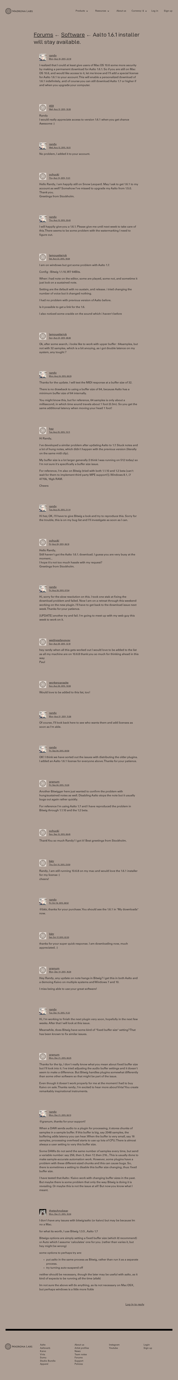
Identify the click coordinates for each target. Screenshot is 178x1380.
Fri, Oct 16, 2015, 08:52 (59, 903)
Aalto (43, 1345)
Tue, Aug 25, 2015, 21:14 (59, 510)
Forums (43, 35)
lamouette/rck (58, 255)
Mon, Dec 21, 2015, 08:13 (60, 1115)
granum (54, 782)
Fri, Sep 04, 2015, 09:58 (59, 751)
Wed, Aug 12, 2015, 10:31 (60, 148)
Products (80, 11)
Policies (79, 1364)
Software (73, 35)
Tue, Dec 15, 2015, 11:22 (59, 1013)
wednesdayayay (59, 640)
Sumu (43, 1358)
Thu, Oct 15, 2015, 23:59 (59, 865)
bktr (51, 861)
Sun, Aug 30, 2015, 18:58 (60, 686)
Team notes (81, 1355)
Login (147, 1345)
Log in (154, 11)
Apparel (44, 1364)
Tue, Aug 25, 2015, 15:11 (59, 432)
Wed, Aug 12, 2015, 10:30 (60, 109)
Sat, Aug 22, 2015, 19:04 (59, 259)
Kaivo (43, 1351)
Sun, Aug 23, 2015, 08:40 (60, 338)
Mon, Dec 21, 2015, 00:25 (60, 1058)
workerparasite (58, 683)
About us (121, 11)
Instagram (114, 1345)
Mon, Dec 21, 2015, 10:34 (60, 1214)
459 (51, 106)
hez (51, 429)
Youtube (113, 1348)
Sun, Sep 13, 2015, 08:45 (59, 834)
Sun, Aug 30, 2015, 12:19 (59, 644)
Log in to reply (135, 1304)
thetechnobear (58, 1211)
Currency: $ (138, 11)
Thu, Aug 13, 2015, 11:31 (59, 178)
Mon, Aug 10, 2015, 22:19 (60, 59)
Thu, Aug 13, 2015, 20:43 (60, 221)
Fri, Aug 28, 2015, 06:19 (59, 544)
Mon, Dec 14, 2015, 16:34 (60, 972)
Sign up (168, 11)
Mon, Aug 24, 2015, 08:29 (60, 376)
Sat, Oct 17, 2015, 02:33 (59, 938)
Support (79, 1361)
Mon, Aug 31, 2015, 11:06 (60, 717)
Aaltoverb (45, 1348)
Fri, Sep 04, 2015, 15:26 (59, 785)
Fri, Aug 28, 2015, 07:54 (59, 591)
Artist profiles (82, 1348)
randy (53, 55)
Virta (42, 1355)
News (77, 1351)
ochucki (54, 174)
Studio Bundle (47, 1361)
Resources (100, 11)
